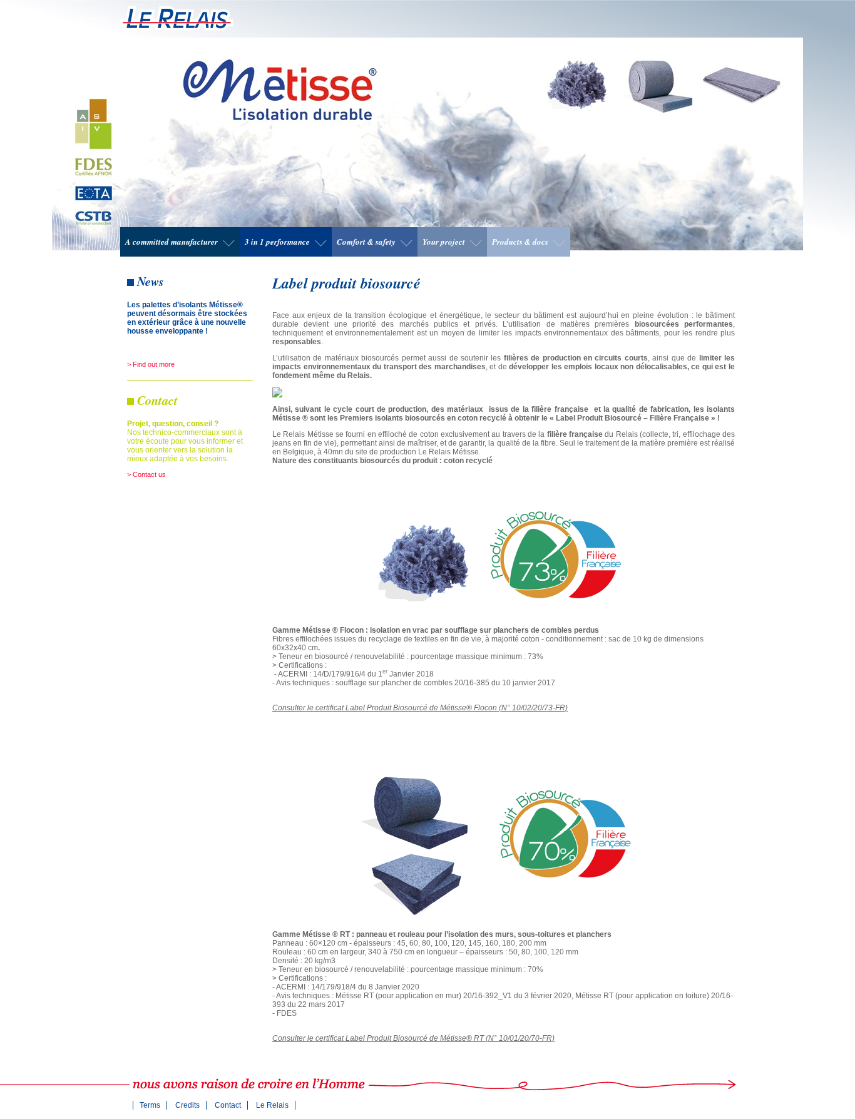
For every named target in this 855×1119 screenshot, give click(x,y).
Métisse (176, 18)
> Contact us (146, 474)
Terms (150, 1105)
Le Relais (272, 1105)
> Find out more (151, 364)
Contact (228, 1105)
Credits (187, 1105)
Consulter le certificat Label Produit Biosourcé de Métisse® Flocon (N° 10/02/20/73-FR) (420, 707)
